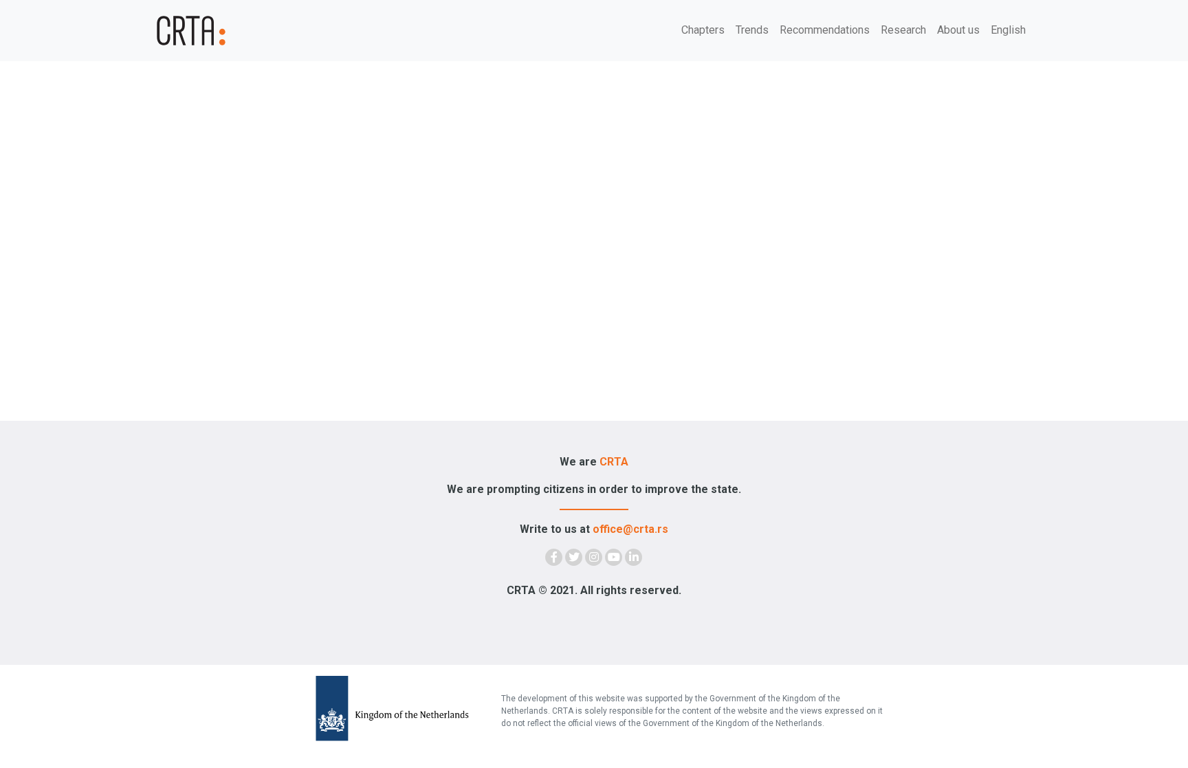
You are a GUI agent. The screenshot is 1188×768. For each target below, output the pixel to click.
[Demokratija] (229, 31)
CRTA (614, 461)
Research (903, 29)
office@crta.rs (630, 529)
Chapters (703, 29)
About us (958, 29)
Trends (752, 29)
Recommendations (825, 29)
